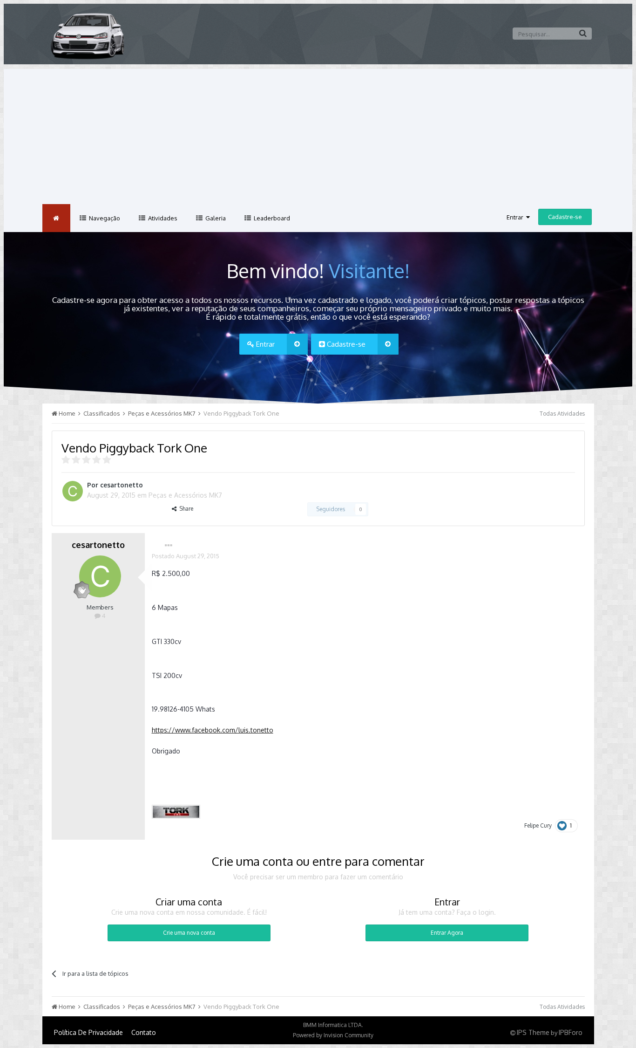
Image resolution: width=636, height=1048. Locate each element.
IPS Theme (533, 1032)
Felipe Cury (538, 825)
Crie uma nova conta (189, 932)
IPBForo (570, 1032)
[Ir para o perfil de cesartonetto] (72, 491)
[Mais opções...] (168, 545)
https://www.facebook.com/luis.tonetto (212, 730)
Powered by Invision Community (333, 1035)
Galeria (215, 218)
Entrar (516, 217)
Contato (143, 1032)
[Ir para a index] (56, 218)
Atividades (162, 218)
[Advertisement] (318, 134)
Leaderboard (271, 218)
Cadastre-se (565, 216)
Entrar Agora (447, 932)
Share (184, 508)
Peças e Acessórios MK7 (185, 495)
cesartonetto (121, 485)
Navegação (104, 218)
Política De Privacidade (88, 1032)
